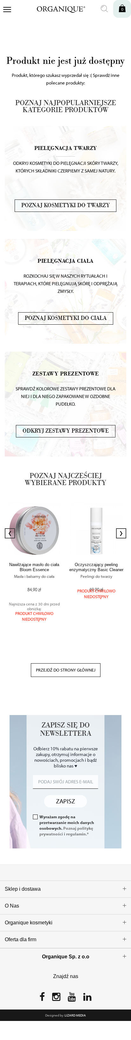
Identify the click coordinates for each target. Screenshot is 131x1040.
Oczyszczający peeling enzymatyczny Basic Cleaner (96, 567)
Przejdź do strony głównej (65, 670)
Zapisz (65, 801)
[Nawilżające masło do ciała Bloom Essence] (34, 528)
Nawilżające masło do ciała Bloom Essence (34, 567)
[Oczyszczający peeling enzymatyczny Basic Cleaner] (96, 528)
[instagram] (56, 998)
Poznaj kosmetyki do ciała (66, 318)
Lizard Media (75, 1015)
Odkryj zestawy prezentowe (66, 431)
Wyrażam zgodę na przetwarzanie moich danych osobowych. (66, 825)
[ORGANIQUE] (56, 8)
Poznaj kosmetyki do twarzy (65, 205)
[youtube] (72, 998)
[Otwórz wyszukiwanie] (104, 9)
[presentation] (10, 533)
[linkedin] (87, 998)
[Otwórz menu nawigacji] (7, 10)
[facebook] (42, 998)
